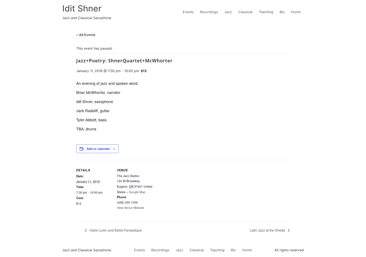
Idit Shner (81, 8)
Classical (245, 12)
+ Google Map (135, 192)
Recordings (209, 12)
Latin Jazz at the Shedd (268, 230)
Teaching (266, 12)
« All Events (85, 34)
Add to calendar (98, 149)
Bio (282, 12)
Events (188, 12)
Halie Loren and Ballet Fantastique (115, 230)
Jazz (228, 12)
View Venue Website (130, 207)
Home (296, 12)
